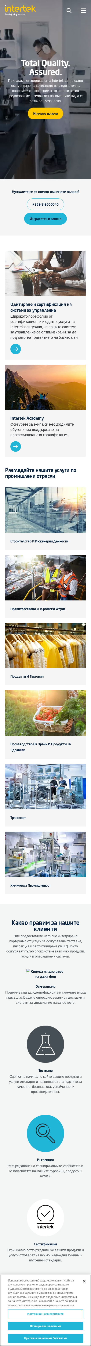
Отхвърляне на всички (45, 1326)
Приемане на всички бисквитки (45, 1338)
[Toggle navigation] (69, 10)
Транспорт (18, 818)
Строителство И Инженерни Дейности (39, 541)
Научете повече (45, 113)
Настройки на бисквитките (45, 1313)
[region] (45, 1310)
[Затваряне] (84, 1281)
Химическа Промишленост (30, 885)
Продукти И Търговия (27, 676)
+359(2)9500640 (45, 204)
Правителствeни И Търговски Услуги (37, 609)
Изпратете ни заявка (46, 219)
